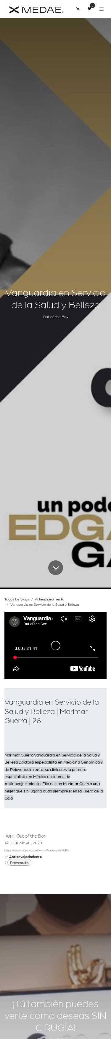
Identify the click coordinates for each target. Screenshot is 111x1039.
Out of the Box (31, 835)
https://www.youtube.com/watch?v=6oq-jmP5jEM (36, 850)
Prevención (19, 862)
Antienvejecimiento (49, 599)
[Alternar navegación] (101, 9)
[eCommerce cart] (77, 9)
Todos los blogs (16, 599)
